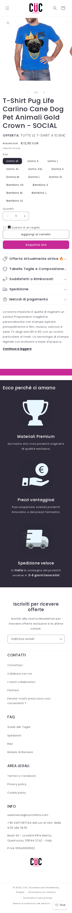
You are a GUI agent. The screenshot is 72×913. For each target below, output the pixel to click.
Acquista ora (36, 245)
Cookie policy (16, 793)
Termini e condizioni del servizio (31, 903)
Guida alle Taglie (18, 727)
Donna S (58, 169)
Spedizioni (14, 735)
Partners (13, 690)
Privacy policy (16, 784)
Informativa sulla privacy (37, 897)
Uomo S (33, 161)
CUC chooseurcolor (34, 887)
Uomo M (12, 161)
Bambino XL (14, 201)
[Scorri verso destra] (44, 92)
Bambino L (39, 193)
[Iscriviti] (60, 639)
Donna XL (56, 177)
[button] (7, 8)
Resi (10, 744)
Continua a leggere (17, 349)
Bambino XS (15, 185)
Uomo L (53, 161)
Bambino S (40, 185)
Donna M (12, 177)
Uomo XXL (35, 169)
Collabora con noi (19, 674)
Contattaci (15, 665)
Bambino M (14, 193)
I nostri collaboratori (21, 682)
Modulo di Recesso (20, 752)
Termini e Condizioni (21, 776)
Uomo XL (12, 169)
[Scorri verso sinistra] (28, 92)
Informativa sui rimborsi (42, 892)
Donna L (34, 177)
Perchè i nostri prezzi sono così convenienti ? (28, 701)
